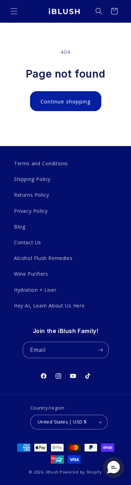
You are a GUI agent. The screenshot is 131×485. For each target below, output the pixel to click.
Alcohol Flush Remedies (43, 258)
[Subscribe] (100, 350)
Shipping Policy (32, 179)
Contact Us (27, 242)
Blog (19, 226)
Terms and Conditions (41, 163)
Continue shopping (66, 101)
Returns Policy (31, 194)
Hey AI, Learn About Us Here (49, 305)
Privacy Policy (31, 211)
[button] (14, 11)
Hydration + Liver (35, 290)
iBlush (52, 472)
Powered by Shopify (81, 472)
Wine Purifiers (31, 273)
